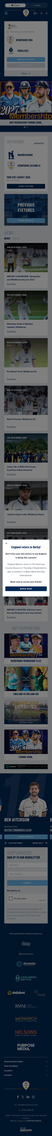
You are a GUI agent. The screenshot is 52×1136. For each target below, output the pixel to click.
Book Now (26, 588)
